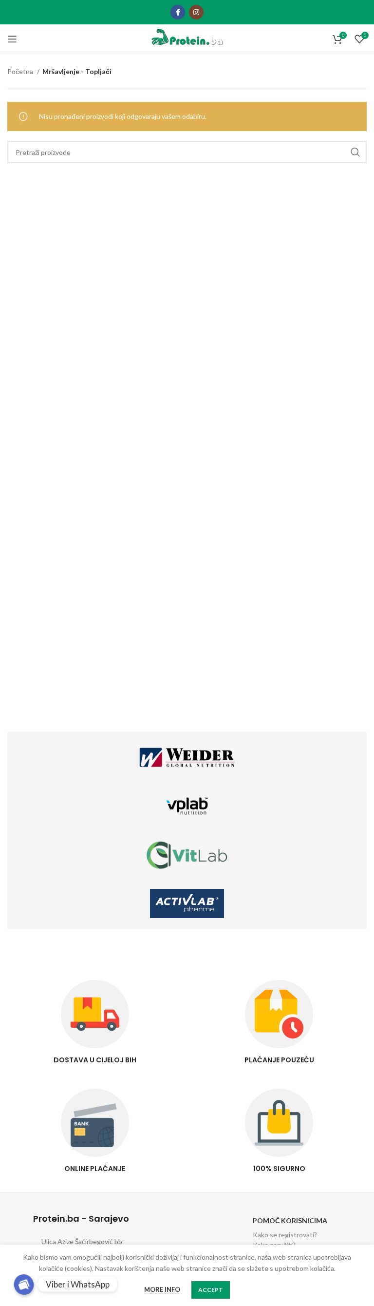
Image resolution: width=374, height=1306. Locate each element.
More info (162, 1289)
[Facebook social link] (177, 12)
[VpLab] (187, 806)
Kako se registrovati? (285, 1234)
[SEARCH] (355, 152)
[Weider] (187, 757)
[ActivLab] (187, 903)
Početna (21, 71)
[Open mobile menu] (12, 39)
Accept (210, 1289)
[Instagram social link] (196, 12)
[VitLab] (187, 854)
